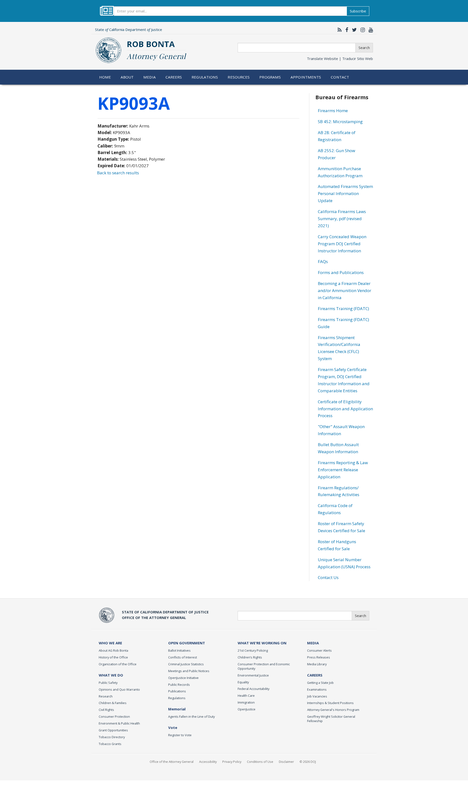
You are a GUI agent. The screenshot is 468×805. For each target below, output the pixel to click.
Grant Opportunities (113, 730)
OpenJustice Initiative (183, 678)
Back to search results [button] (118, 173)
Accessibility (208, 761)
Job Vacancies (317, 696)
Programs (270, 77)
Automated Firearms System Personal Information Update (345, 193)
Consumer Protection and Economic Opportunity (264, 666)
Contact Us (328, 577)
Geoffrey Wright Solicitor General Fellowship (331, 718)
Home (105, 77)
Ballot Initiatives (179, 650)
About (127, 77)
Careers (174, 77)
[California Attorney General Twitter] (353, 29)
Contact (340, 77)
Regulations (205, 77)
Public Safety (108, 682)
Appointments (306, 77)
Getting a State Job (320, 682)
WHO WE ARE (110, 642)
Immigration (246, 702)
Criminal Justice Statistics (186, 664)
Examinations (317, 689)
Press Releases (318, 657)
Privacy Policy (231, 761)
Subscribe (358, 11)
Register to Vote (180, 735)
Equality (243, 682)
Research (106, 696)
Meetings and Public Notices (188, 671)
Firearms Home (333, 110)
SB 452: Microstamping (340, 121)
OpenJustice (246, 709)
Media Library (317, 664)
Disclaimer (286, 761)
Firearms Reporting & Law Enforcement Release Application (343, 470)
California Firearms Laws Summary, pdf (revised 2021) (342, 218)
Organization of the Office (117, 664)
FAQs (323, 261)
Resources (239, 77)
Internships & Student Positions (330, 703)
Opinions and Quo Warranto (119, 689)
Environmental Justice (253, 675)
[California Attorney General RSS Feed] (338, 29)
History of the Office (113, 657)
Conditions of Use (260, 761)
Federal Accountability (253, 689)
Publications (177, 691)
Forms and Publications (341, 272)
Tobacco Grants (110, 744)
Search (364, 47)
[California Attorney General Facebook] (345, 29)
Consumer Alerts (319, 650)
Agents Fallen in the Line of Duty (191, 716)
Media (149, 77)
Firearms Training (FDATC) (343, 308)
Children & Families (113, 703)
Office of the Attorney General (172, 761)
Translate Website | (340, 58)
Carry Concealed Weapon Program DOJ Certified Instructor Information (342, 244)
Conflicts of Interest (182, 657)
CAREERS (314, 675)
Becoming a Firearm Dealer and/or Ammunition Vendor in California (344, 290)
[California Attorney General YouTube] (369, 29)
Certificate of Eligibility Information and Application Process (345, 409)
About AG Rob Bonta (113, 650)
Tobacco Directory (112, 737)
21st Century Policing (253, 650)
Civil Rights (106, 709)
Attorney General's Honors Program (333, 709)
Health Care (246, 695)
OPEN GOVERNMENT (186, 642)
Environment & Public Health (119, 723)
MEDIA (313, 642)
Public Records (179, 684)
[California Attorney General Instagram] (361, 29)
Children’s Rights (250, 657)
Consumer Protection (114, 716)
